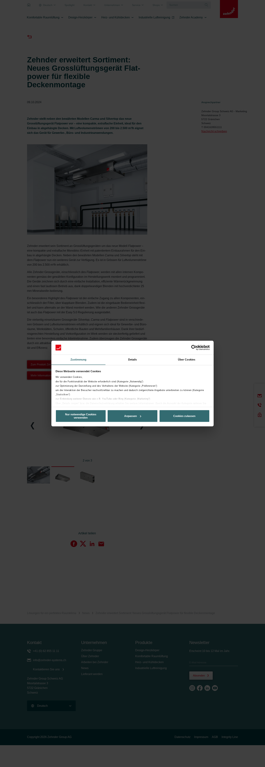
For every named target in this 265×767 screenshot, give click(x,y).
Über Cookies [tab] (186, 359)
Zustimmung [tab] (78, 359)
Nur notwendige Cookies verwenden (80, 416)
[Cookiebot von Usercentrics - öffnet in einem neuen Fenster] (194, 347)
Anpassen (130, 415)
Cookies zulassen (184, 415)
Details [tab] (132, 359)
